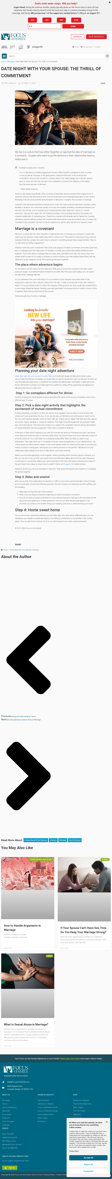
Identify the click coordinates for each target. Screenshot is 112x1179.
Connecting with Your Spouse (20, 550)
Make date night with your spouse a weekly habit (33, 376)
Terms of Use (37, 1175)
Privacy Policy (48, 1175)
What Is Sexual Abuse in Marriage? (26, 1024)
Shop (75, 1095)
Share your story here (70, 1058)
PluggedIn (67, 464)
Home (3, 62)
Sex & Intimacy (74, 840)
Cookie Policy (61, 1175)
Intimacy (35, 550)
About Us (6, 1095)
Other (73, 26)
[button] (4, 56)
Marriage (10, 62)
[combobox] (55, 56)
